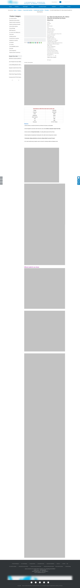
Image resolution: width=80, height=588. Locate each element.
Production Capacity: (51, 29)
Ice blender (11, 42)
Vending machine (12, 36)
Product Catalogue (15, 563)
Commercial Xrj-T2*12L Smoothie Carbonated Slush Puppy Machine (15, 77)
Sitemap (60, 585)
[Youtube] (1, 180)
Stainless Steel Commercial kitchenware (16, 52)
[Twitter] (44, 582)
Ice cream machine (13, 18)
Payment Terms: (50, 32)
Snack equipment (12, 50)
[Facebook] (31, 582)
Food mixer (11, 34)
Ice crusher (11, 44)
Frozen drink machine (13, 26)
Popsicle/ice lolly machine (14, 20)
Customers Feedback (50, 563)
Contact (63, 563)
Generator (11, 48)
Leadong (57, 585)
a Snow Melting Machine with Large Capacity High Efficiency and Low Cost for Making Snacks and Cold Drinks (15, 64)
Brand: (48, 24)
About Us (58, 563)
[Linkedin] (40, 582)
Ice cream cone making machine (15, 32)
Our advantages (24, 563)
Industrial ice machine (13, 40)
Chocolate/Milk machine (14, 46)
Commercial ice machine (14, 38)
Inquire (48, 57)
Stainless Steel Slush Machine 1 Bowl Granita (15, 70)
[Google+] (36, 582)
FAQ (67, 563)
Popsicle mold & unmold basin (15, 22)
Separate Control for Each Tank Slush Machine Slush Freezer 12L (15, 67)
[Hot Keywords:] (60, 2)
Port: (48, 27)
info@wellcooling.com (31, 2)
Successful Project (41, 563)
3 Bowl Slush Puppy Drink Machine (15, 74)
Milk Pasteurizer (12, 30)
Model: (48, 22)
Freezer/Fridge (12, 28)
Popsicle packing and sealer (14, 24)
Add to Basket (53, 57)
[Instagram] (48, 582)
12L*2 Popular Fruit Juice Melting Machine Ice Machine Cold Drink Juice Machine (15, 61)
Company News (32, 563)
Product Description (28, 62)
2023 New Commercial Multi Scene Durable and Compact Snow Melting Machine (15, 58)
